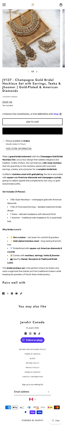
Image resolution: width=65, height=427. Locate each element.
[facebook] (25, 333)
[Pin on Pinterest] (12, 293)
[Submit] (48, 392)
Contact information (32, 377)
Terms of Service (32, 354)
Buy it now (32, 131)
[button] (21, 293)
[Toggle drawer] (4, 4)
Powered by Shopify (32, 420)
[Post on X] (8, 293)
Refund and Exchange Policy (32, 349)
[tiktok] (39, 333)
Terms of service (32, 372)
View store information (19, 149)
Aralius (26, 141)
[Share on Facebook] (3, 293)
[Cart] (61, 4)
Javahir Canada (10, 97)
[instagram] (30, 333)
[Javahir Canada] (32, 4)
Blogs (32, 358)
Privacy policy (32, 367)
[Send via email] (16, 293)
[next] (36, 71)
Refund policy (32, 363)
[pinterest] (34, 333)
